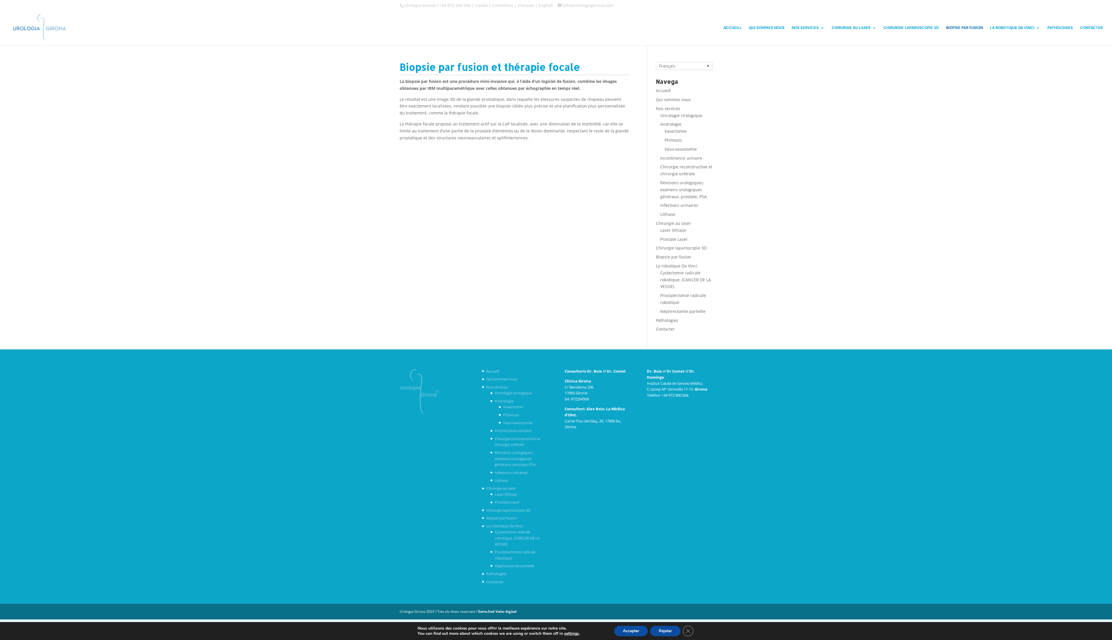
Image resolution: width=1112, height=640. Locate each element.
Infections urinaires (679, 205)
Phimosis (673, 140)
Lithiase (667, 214)
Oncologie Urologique (681, 115)
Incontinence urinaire (681, 158)
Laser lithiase (673, 230)
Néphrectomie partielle (682, 311)
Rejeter (665, 631)
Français (526, 5)
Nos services (805, 28)
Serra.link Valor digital (497, 611)
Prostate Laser (674, 239)
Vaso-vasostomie (681, 149)
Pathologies (1060, 28)
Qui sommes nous (766, 28)
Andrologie (670, 124)
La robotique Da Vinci (1012, 28)
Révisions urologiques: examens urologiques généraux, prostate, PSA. (684, 189)
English (546, 5)
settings (571, 633)
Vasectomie (676, 131)
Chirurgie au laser (851, 28)
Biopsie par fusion (964, 28)
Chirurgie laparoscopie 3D (911, 28)
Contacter (1091, 28)
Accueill (732, 28)
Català (481, 5)
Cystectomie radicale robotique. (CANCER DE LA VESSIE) (685, 279)
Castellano (502, 5)
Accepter (631, 631)
